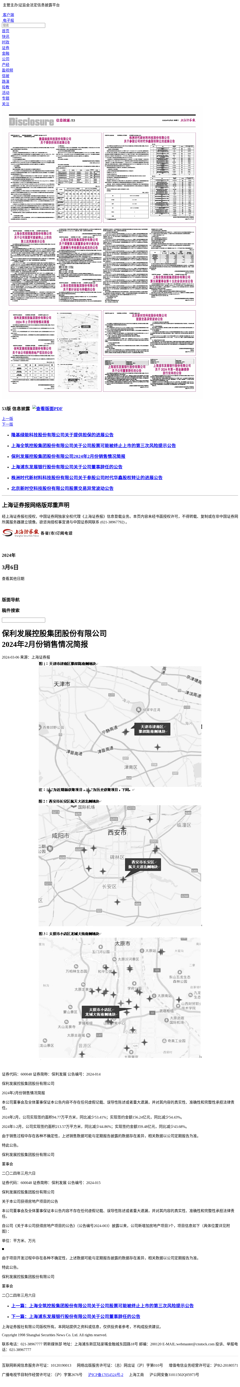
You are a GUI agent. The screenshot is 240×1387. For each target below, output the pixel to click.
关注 (5, 104)
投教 (5, 87)
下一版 (7, 424)
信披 (5, 76)
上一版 (7, 419)
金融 (5, 53)
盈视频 (7, 70)
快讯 (5, 37)
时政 (5, 42)
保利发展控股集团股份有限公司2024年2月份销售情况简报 (68, 456)
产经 (5, 65)
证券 (5, 48)
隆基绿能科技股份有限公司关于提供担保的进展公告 (62, 434)
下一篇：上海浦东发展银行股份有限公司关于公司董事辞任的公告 (75, 1316)
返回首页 (11, 589)
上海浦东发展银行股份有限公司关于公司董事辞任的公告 (67, 466)
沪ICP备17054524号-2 (105, 1375)
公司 (5, 59)
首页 (5, 31)
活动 (5, 93)
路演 (5, 81)
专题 (5, 98)
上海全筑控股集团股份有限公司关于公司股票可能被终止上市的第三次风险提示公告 (93, 445)
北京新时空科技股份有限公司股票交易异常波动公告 (62, 488)
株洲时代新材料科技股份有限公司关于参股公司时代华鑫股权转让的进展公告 (87, 477)
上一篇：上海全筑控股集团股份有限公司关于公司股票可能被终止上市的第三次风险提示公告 (102, 1305)
